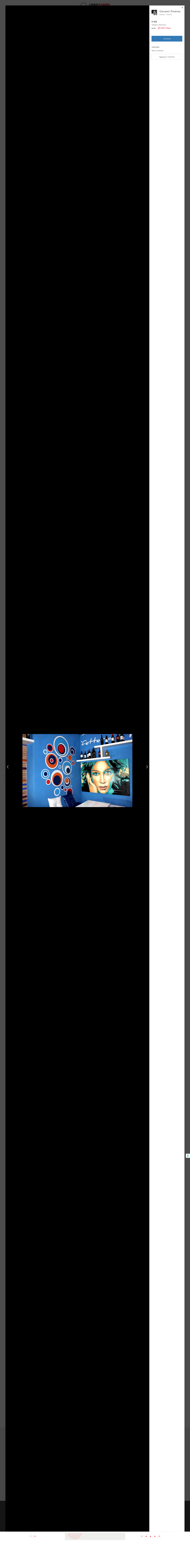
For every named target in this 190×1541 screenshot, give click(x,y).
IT (30, 1536)
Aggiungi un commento (167, 57)
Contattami (167, 39)
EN (35, 1536)
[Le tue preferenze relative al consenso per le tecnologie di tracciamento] (188, 1156)
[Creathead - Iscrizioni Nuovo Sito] (95, 1536)
